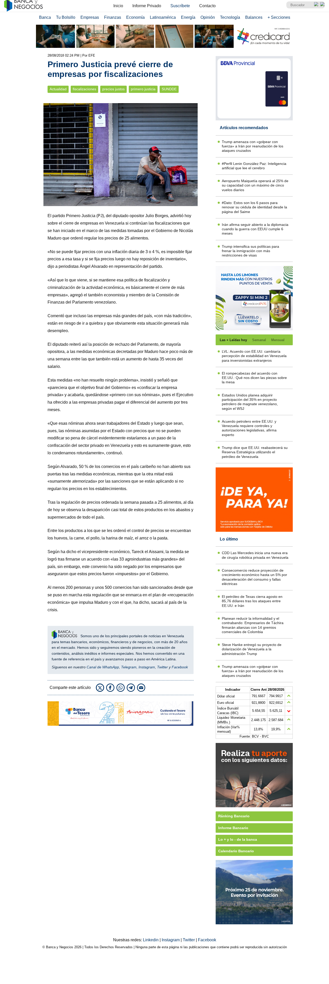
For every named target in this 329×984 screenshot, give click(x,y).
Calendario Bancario (236, 851)
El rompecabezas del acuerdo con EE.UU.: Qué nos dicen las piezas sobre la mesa (254, 377)
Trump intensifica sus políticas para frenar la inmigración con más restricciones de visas (250, 251)
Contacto (207, 6)
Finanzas (112, 17)
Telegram (128, 667)
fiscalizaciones (84, 89)
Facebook (180, 667)
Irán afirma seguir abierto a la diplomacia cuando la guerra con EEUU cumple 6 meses (255, 229)
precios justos (113, 89)
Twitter (162, 667)
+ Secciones (279, 17)
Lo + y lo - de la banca (237, 839)
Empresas (89, 17)
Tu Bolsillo (65, 17)
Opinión (207, 17)
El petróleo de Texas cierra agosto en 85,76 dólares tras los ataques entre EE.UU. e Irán (252, 601)
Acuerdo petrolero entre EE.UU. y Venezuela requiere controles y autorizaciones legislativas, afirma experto (249, 428)
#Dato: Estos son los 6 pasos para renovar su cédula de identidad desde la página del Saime (254, 207)
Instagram (147, 667)
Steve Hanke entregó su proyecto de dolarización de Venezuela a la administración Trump (251, 649)
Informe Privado (146, 6)
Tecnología (230, 17)
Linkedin (151, 940)
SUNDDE (169, 89)
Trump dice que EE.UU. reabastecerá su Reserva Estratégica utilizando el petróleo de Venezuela (255, 452)
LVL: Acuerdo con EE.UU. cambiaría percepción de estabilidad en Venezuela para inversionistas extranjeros (254, 355)
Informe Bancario (233, 828)
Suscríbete (180, 6)
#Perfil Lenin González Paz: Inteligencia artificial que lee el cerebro (254, 166)
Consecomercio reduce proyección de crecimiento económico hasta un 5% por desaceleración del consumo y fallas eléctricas (254, 577)
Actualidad (58, 89)
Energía (188, 17)
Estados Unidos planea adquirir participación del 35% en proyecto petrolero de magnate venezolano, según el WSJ (250, 402)
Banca (45, 17)
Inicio (118, 6)
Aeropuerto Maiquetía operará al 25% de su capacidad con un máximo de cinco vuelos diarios (255, 185)
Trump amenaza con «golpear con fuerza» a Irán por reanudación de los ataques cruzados (252, 146)
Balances (253, 17)
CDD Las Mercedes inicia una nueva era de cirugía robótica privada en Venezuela (255, 555)
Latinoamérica (163, 17)
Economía (135, 17)
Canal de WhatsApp (103, 667)
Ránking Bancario (234, 816)
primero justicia (143, 89)
